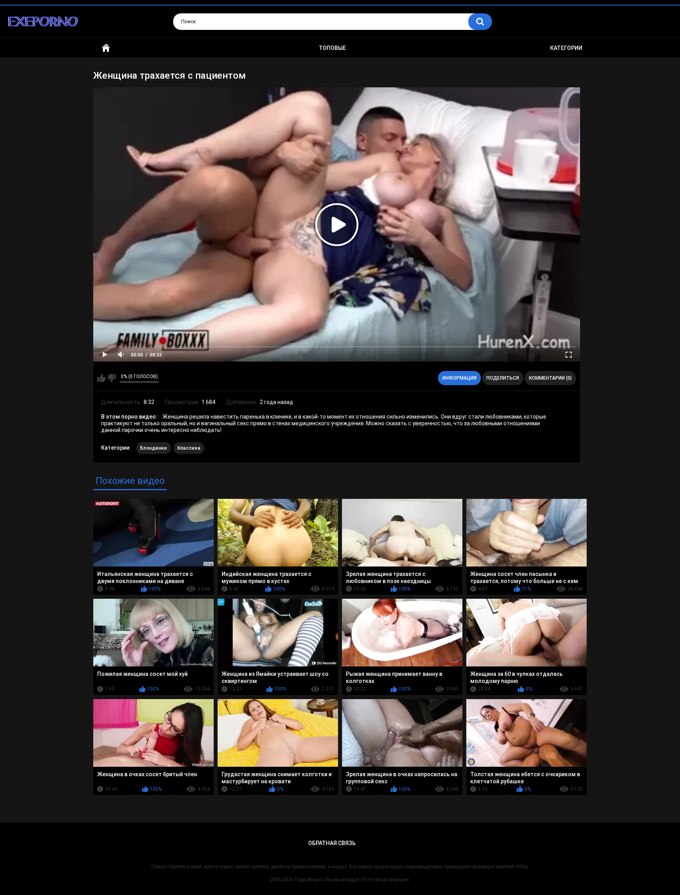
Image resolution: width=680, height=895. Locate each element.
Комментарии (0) (550, 378)
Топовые (332, 48)
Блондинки (153, 448)
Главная (106, 48)
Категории (566, 48)
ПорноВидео (309, 879)
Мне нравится (101, 378)
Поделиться (502, 378)
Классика (188, 448)
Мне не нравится (111, 378)
